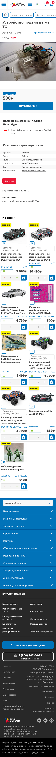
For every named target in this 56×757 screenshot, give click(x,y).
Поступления (9, 671)
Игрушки (8, 540)
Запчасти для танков (32, 159)
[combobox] (28, 503)
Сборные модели (38, 618)
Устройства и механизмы (34, 170)
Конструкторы (9, 623)
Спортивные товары (14, 562)
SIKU (52, 426)
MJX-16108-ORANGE (11, 426)
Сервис (50, 702)
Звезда (23, 371)
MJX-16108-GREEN (38, 371)
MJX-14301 (6, 267)
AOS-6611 (6, 316)
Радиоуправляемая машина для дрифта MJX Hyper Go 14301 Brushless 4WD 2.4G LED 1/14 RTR (13, 259)
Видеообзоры (9, 694)
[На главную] (18, 4)
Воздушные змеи (38, 623)
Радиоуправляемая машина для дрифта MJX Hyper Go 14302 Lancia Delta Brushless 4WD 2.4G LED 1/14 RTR (40, 259)
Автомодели (36, 603)
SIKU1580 (34, 426)
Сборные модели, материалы (20, 548)
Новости (7, 666)
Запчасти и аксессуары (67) (39, 357)
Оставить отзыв (46, 32)
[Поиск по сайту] (37, 4)
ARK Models (21, 476)
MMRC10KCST (36, 316)
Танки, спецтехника (14, 525)
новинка (5, 224)
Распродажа (8, 689)
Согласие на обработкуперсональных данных (13, 707)
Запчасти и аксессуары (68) (11, 248)
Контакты (49, 697)
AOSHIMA (22, 316)
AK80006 (5, 476)
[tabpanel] (28, 61)
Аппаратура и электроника (18, 585)
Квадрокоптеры (10, 603)
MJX (25, 267)
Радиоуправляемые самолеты (12, 617)
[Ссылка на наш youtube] (51, 720)
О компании (48, 691)
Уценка (6, 700)
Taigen (25, 156)
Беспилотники (11, 511)
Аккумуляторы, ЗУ (13, 577)
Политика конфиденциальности (43, 709)
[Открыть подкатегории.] (49, 511)
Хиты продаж (9, 683)
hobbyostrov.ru (30, 742)
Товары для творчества (16, 570)
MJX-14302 (34, 263)
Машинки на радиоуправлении (11, 630)
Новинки (8, 218)
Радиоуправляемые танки (12, 610)
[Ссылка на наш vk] (45, 720)
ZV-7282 (5, 371)
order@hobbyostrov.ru (42, 672)
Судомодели (10, 533)
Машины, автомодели (15, 518)
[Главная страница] (5, 15)
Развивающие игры (14, 555)
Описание (9, 181)
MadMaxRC (49, 316)
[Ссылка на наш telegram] (39, 720)
